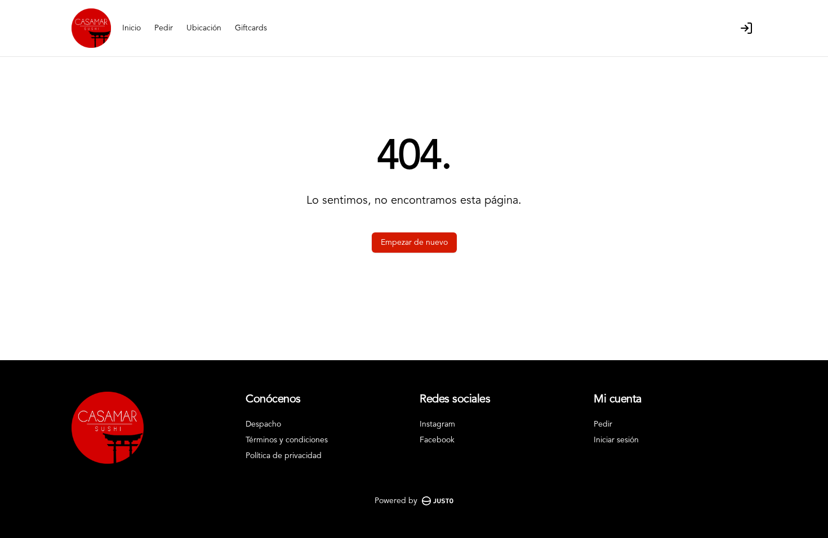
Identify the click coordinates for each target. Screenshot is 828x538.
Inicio (131, 28)
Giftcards (251, 28)
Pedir (163, 28)
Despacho (263, 424)
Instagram (437, 424)
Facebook (437, 440)
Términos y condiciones (287, 440)
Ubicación (203, 28)
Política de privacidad (284, 456)
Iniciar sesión (616, 440)
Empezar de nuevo (414, 242)
